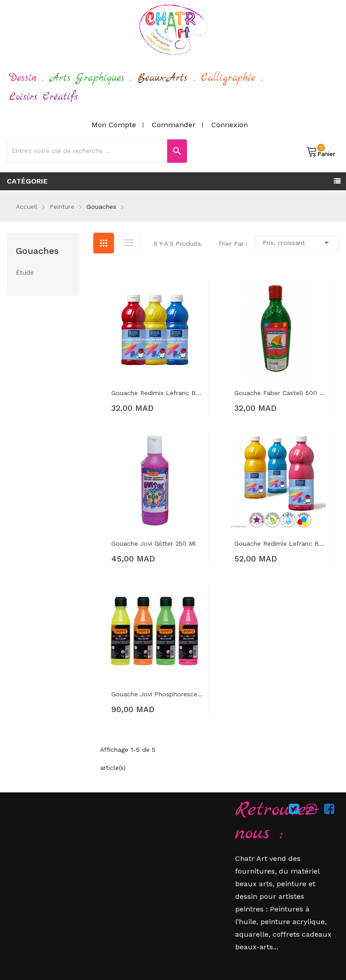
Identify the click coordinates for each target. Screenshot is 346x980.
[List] (128, 243)
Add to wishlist (196, 318)
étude (25, 272)
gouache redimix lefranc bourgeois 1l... (280, 543)
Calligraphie (228, 78)
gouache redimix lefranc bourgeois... (157, 392)
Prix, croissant (297, 242)
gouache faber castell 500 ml (280, 392)
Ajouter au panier (150, 410)
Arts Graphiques (87, 78)
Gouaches (37, 250)
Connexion (229, 124)
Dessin (22, 78)
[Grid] (103, 243)
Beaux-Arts (162, 78)
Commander (174, 124)
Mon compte (113, 124)
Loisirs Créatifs (43, 97)
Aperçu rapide (196, 298)
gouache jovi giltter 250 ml (153, 543)
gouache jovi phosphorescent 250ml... (157, 694)
